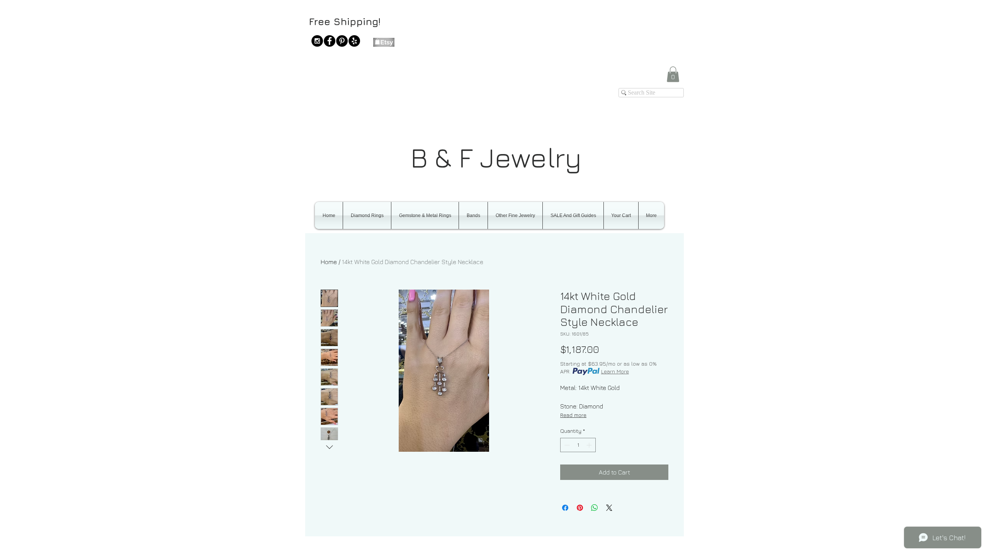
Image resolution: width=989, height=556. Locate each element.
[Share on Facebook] (565, 507)
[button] (673, 74)
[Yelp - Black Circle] (354, 41)
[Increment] (590, 445)
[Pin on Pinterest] (580, 507)
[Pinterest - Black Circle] (342, 41)
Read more (573, 415)
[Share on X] (609, 507)
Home (329, 261)
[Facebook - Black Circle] (329, 41)
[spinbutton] (578, 445)
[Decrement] (566, 445)
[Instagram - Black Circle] (317, 41)
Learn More (615, 371)
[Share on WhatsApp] (594, 507)
